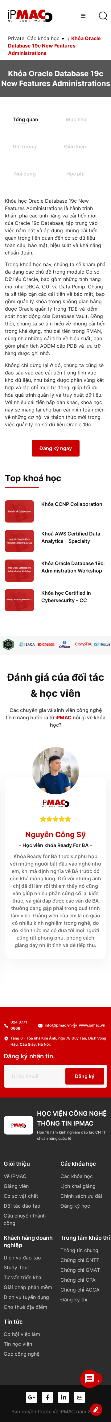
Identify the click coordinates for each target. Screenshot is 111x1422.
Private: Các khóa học (34, 38)
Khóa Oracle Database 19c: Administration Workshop (73, 567)
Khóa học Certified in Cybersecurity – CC (66, 596)
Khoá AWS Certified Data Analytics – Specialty (70, 537)
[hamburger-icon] (83, 15)
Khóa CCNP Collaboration (71, 504)
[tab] (31, 120)
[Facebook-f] (47, 1397)
